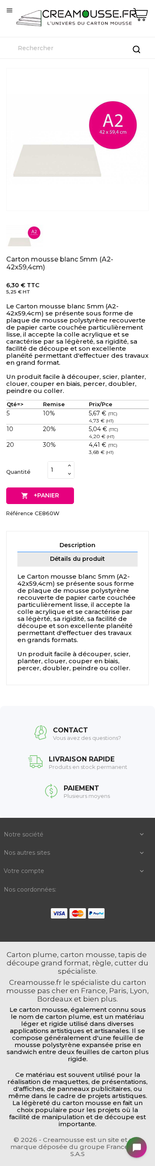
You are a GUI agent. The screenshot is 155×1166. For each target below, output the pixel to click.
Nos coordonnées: (30, 889)
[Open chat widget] (136, 1147)
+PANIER (40, 495)
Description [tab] (77, 545)
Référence (19, 513)
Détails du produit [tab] (77, 558)
